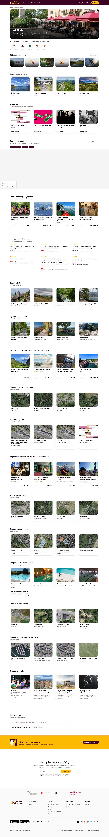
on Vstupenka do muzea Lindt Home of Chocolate (21, 262)
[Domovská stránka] (15, 2)
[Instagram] (45, 822)
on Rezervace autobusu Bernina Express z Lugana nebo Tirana (54, 270)
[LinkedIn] (34, 822)
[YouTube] (41, 822)
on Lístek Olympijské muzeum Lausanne (82, 251)
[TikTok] (48, 822)
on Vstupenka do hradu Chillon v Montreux (19, 251)
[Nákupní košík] (79, 2)
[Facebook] (38, 822)
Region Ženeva (14, 7)
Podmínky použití (56, 775)
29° (91, 11)
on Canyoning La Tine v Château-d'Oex (50, 251)
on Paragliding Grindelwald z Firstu (80, 264)
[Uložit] (96, 11)
